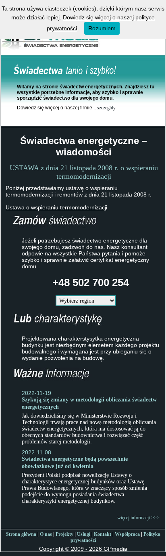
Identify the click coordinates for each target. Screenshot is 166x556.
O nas (46, 534)
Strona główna (21, 534)
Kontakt (102, 534)
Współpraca (127, 534)
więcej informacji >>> (138, 517)
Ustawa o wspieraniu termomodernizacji (56, 207)
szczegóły (106, 108)
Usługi (83, 534)
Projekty (64, 534)
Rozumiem (102, 28)
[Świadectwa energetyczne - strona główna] (50, 51)
